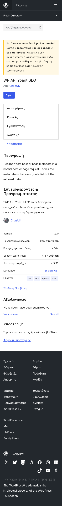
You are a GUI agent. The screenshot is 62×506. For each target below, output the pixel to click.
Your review (10, 314)
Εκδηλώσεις (40, 397)
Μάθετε (8, 390)
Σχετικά (8, 361)
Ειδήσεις (8, 367)
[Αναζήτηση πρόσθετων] (40, 27)
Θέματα (38, 367)
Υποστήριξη (14, 144)
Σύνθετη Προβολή (15, 288)
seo (37, 278)
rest (30, 278)
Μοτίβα (37, 379)
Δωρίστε (38, 403)
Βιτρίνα (37, 361)
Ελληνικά (18, 454)
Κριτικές (12, 117)
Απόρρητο (9, 379)
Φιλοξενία (10, 373)
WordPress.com (13, 420)
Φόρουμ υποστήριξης (17, 340)
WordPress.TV (12, 409)
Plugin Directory (12, 15)
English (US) (52, 270)
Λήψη (9, 95)
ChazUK (14, 85)
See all (54, 314)
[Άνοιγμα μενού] (56, 5)
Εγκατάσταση (16, 126)
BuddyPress (11, 438)
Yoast (54, 278)
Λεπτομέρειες (16, 108)
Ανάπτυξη (13, 135)
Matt (6, 426)
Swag (38, 409)
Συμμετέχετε (41, 390)
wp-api (45, 278)
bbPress (8, 432)
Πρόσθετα (39, 373)
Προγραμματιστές (14, 403)
